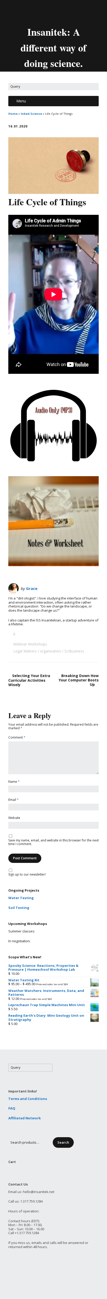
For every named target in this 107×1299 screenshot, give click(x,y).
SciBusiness (74, 651)
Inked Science (31, 114)
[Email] (31, 12)
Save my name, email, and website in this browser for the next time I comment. (53, 842)
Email (13, 800)
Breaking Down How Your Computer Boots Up (79, 680)
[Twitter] (41, 12)
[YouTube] (59, 12)
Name (14, 782)
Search (63, 1142)
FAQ (11, 1108)
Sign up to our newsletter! (27, 875)
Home (13, 114)
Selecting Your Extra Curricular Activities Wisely (29, 680)
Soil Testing (18, 907)
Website (14, 818)
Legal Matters (25, 651)
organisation (50, 651)
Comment (16, 738)
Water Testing (21, 897)
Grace (31, 588)
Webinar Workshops (30, 644)
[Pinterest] (67, 12)
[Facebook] (50, 12)
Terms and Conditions (27, 1098)
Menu (21, 100)
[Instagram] (76, 12)
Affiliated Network (24, 1118)
